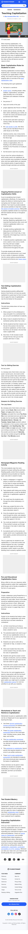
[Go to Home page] (7, 2)
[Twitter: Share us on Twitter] (9, 859)
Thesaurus (4, 879)
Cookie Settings (18, 887)
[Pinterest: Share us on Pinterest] (14, 859)
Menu (24, 1)
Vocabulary (4, 887)
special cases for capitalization (13, 834)
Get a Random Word (14, 904)
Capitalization (17, 9)
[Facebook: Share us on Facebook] (5, 859)
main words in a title (11, 127)
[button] (19, 1)
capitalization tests (13, 812)
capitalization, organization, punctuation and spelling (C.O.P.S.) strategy (13, 848)
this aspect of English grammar (10, 209)
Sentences (3, 881)
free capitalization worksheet (14, 739)
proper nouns (7, 90)
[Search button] (24, 5)
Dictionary (3, 876)
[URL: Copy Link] (23, 859)
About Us (17, 876)
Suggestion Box (18, 892)
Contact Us (17, 879)
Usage (3, 889)
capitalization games (10, 682)
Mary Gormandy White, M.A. (12, 16)
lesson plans (22, 259)
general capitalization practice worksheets (12, 724)
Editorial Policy (18, 884)
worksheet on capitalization (14, 748)
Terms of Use (18, 889)
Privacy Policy (18, 881)
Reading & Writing (5, 892)
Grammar (9, 9)
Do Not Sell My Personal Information (14, 919)
